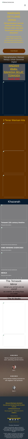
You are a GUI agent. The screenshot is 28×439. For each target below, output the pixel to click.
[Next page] (21, 278)
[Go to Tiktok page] (15, 419)
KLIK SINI (14, 78)
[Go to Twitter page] (18, 419)
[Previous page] (6, 278)
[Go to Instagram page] (12, 419)
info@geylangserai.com (14, 408)
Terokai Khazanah (14, 50)
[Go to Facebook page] (10, 419)
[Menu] (25, 5)
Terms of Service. (14, 415)
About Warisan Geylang (14, 403)
